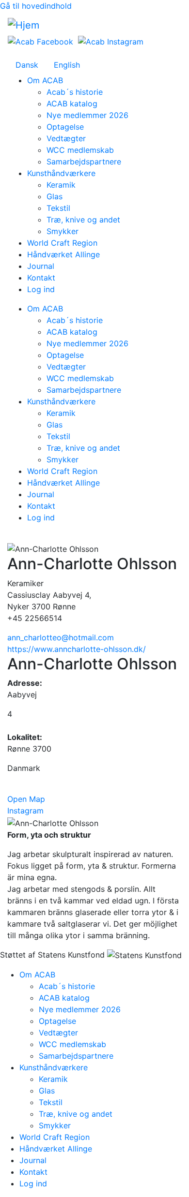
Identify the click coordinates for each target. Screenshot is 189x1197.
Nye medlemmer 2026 (87, 115)
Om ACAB (45, 80)
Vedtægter (66, 138)
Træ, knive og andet (83, 219)
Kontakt (41, 277)
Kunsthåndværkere (61, 173)
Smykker (63, 231)
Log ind (41, 289)
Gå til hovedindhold (36, 6)
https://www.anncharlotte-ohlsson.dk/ (76, 649)
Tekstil (58, 208)
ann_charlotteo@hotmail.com (60, 637)
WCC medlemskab (80, 150)
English (67, 65)
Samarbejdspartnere (84, 161)
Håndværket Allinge (63, 254)
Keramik (61, 185)
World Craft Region (62, 243)
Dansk (27, 65)
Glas (55, 196)
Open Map (26, 799)
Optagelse (65, 127)
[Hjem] (23, 25)
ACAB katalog (72, 103)
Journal (40, 266)
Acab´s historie (75, 92)
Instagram (25, 810)
